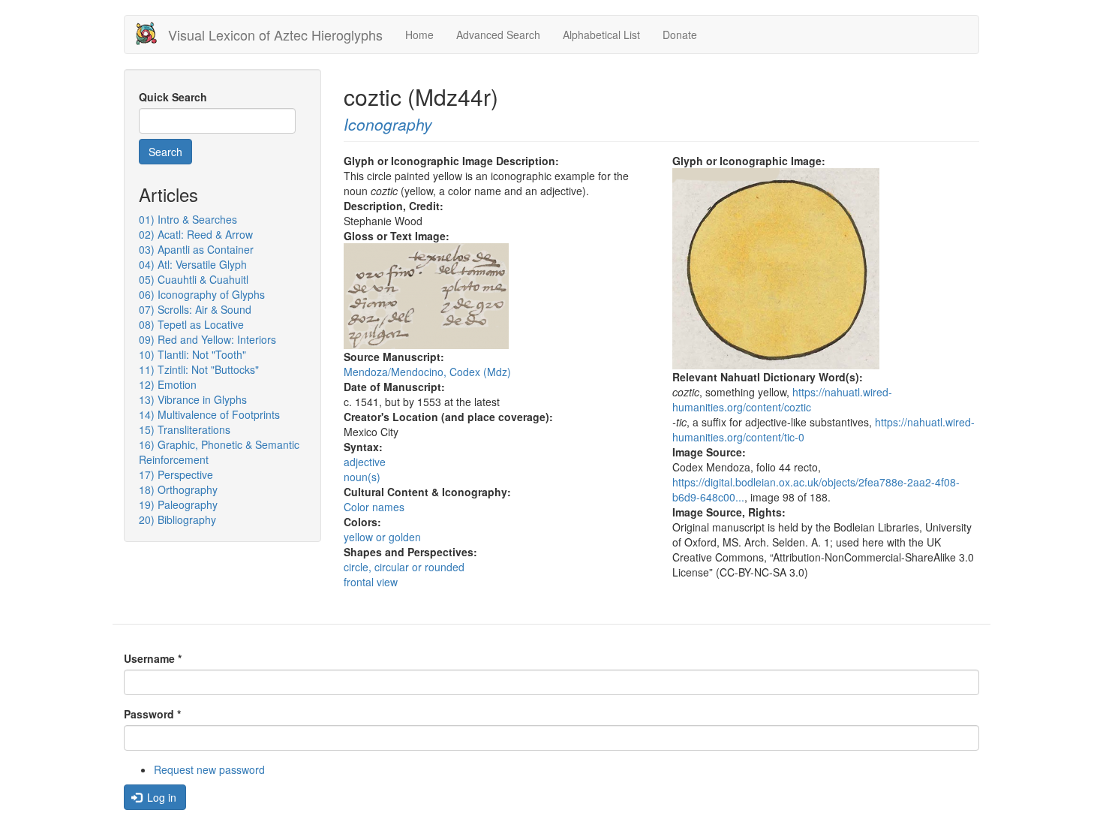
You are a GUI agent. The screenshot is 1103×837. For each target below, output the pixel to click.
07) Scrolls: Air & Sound (195, 309)
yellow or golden (382, 536)
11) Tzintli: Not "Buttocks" (199, 369)
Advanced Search (498, 34)
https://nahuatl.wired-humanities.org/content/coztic (782, 399)
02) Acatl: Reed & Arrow (196, 234)
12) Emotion (168, 384)
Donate (680, 34)
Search (165, 151)
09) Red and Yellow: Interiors (207, 339)
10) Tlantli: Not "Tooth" (192, 354)
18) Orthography (178, 489)
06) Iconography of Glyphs (202, 294)
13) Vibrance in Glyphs (193, 399)
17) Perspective (176, 474)
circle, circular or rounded (404, 566)
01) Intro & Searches (188, 219)
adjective (365, 461)
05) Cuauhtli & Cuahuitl (193, 279)
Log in (160, 797)
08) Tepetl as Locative (191, 324)
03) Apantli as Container (196, 249)
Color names (374, 506)
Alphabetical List (601, 34)
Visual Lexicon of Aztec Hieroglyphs (275, 34)
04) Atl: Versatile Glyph (193, 264)
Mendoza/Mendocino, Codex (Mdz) (427, 371)
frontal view (371, 581)
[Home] (152, 33)
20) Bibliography (177, 519)
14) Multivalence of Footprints (209, 414)
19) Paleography (178, 504)
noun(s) (362, 476)
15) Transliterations (184, 429)
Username (153, 658)
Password (152, 713)
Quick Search (173, 96)
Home (419, 34)
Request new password (209, 769)
